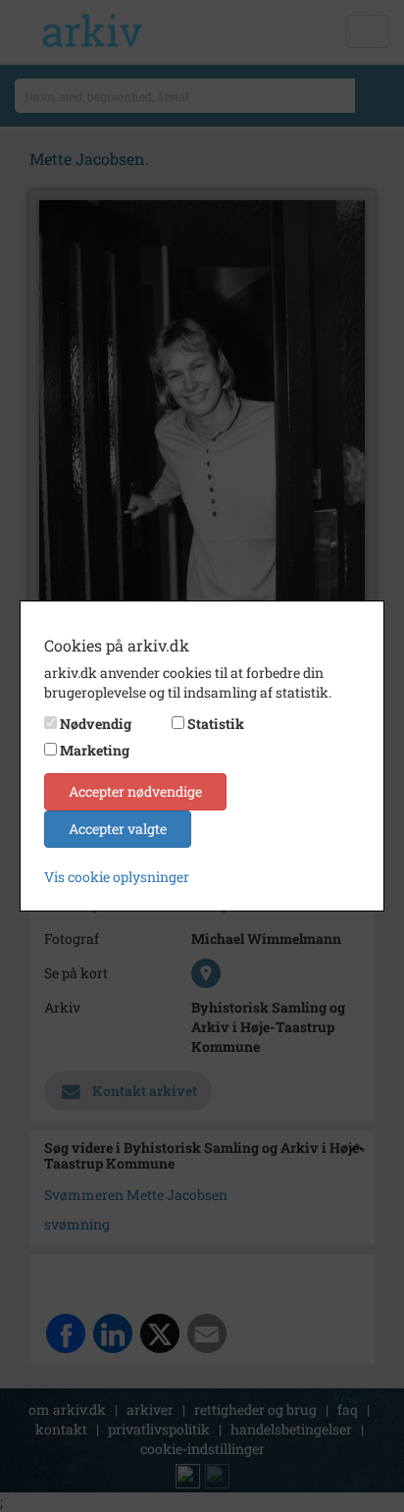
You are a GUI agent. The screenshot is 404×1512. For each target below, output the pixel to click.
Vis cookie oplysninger (116, 876)
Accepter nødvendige (135, 791)
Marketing (94, 750)
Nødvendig (95, 723)
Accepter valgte (118, 828)
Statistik (215, 723)
